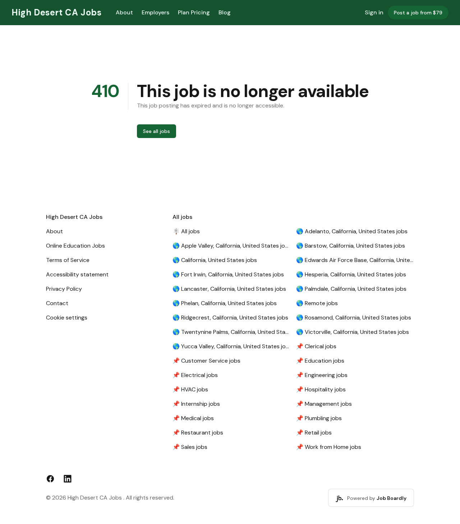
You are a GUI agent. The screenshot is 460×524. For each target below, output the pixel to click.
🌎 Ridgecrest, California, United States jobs (230, 317)
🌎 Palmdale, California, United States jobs (351, 289)
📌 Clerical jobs (316, 346)
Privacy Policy (64, 289)
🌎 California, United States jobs (214, 260)
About (124, 12)
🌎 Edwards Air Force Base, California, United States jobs (355, 260)
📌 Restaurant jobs (197, 432)
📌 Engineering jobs (322, 375)
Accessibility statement (77, 274)
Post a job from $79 (418, 12)
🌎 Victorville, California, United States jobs (352, 332)
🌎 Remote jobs (317, 303)
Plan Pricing (194, 12)
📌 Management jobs (324, 404)
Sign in (374, 12)
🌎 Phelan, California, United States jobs (224, 303)
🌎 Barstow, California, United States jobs (350, 245)
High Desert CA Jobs (56, 12)
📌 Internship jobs (196, 404)
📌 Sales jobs (189, 447)
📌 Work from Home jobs (328, 447)
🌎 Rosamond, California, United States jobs (353, 317)
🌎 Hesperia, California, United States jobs (351, 274)
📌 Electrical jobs (195, 375)
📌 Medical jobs (193, 418)
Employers (155, 12)
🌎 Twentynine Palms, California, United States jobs (231, 332)
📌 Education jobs (320, 360)
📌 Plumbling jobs (319, 418)
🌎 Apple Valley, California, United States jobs (231, 245)
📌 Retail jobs (314, 432)
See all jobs (156, 131)
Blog (224, 12)
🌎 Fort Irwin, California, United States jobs (228, 274)
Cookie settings (66, 317)
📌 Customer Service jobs (206, 360)
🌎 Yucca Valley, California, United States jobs (231, 346)
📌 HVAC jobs (190, 389)
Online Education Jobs (75, 245)
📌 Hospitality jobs (321, 389)
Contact (57, 303)
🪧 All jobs (186, 231)
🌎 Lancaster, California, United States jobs (229, 289)
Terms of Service (67, 260)
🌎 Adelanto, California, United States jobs (352, 231)
